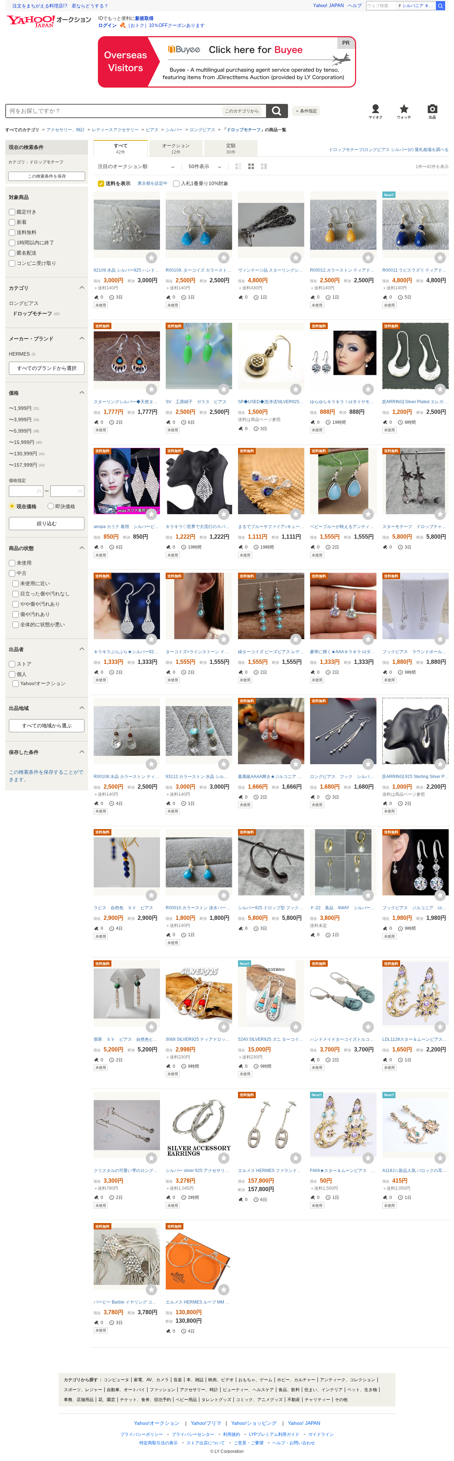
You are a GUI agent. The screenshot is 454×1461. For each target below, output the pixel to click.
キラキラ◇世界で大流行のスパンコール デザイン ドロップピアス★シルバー (199, 526)
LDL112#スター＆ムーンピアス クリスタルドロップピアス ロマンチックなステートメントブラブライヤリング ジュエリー (415, 1039)
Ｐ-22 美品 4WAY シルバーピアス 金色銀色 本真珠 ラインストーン (343, 907)
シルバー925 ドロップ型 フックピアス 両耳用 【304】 (271, 907)
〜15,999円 (25, 442)
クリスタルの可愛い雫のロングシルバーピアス (127, 1170)
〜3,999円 (24, 419)
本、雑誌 (195, 1379)
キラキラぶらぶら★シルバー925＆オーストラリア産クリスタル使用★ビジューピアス (127, 651)
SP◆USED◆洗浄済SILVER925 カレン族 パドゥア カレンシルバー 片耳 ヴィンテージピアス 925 (271, 401)
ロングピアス (202, 129)
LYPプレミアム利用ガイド (274, 1434)
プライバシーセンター (193, 1434)
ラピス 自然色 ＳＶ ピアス (123, 907)
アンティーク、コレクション (347, 1379)
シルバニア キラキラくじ (418, 5)
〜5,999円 (24, 431)
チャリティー (317, 1399)
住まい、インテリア (323, 1389)
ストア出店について (206, 1442)
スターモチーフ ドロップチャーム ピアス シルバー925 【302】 (415, 526)
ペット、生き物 (362, 1389)
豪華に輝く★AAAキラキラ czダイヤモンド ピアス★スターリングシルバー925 (343, 651)
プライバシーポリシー (141, 1434)
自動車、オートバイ (126, 1389)
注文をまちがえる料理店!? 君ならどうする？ (60, 6)
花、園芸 (106, 1399)
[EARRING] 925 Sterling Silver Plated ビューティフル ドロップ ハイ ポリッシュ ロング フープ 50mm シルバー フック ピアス (415, 776)
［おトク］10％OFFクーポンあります (165, 25)
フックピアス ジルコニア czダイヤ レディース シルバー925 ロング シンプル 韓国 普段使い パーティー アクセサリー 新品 (415, 907)
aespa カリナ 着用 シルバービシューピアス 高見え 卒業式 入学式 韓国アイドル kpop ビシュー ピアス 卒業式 (127, 526)
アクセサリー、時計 (65, 129)
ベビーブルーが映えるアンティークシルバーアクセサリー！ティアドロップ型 (343, 526)
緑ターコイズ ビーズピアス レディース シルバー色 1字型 (271, 651)
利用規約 (231, 1434)
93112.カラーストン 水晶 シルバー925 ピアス (199, 776)
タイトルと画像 (238, 166)
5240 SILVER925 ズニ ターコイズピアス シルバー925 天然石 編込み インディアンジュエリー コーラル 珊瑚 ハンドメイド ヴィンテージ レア (271, 1039)
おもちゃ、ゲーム (255, 1379)
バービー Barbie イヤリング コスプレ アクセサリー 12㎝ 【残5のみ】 (127, 1302)
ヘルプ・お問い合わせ (293, 1442)
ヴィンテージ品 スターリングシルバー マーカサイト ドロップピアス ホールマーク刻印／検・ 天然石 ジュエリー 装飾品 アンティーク (271, 270)
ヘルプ (355, 5)
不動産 (293, 1399)
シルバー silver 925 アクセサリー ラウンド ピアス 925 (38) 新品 (199, 1170)
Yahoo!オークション (156, 1423)
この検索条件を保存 (47, 176)
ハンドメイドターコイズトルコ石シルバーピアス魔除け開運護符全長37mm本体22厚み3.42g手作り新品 (343, 1039)
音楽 (177, 1379)
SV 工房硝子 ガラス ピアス (196, 401)
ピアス (152, 129)
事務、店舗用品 (79, 1399)
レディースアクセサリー (115, 129)
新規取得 (144, 18)
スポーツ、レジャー (83, 1389)
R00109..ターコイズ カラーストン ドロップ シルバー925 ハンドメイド (199, 270)
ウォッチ (404, 117)
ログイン (107, 25)
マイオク (376, 117)
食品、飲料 (289, 1389)
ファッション (162, 1389)
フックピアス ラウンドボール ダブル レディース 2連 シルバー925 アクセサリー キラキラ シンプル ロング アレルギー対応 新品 (415, 651)
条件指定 (306, 111)
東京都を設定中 (152, 183)
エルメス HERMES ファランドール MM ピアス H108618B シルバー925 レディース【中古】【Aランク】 (271, 1170)
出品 (432, 117)
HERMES (22, 354)
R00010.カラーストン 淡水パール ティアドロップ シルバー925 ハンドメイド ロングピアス (199, 907)
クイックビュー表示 (264, 166)
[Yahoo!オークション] (50, 17)
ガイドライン (321, 1434)
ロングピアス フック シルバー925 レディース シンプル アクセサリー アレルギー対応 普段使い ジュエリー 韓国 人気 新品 (343, 776)
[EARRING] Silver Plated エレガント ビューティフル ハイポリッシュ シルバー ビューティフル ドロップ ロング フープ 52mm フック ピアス (415, 401)
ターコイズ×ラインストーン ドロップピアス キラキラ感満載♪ (199, 651)
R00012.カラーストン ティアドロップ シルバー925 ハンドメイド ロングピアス (343, 270)
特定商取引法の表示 (158, 1442)
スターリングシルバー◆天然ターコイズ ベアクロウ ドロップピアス (127, 401)
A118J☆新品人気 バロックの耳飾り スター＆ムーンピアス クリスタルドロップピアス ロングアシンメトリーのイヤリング (415, 1170)
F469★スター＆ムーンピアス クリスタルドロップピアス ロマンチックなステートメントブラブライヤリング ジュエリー (343, 1170)
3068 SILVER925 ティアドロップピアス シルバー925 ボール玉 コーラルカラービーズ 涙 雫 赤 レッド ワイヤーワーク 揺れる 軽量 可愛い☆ (199, 1039)
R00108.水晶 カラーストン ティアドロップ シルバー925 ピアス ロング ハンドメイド (127, 776)
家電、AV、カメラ (151, 1379)
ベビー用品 (186, 1399)
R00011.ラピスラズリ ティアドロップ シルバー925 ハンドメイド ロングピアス (415, 270)
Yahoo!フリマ (206, 1423)
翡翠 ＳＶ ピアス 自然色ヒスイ (127, 1039)
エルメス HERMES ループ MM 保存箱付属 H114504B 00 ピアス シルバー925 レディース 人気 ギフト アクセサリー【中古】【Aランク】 (199, 1302)
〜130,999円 (27, 453)
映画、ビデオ (221, 1379)
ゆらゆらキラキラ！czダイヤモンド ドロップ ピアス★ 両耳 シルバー (343, 401)
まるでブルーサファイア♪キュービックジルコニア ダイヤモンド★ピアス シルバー (271, 526)
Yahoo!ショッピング (254, 1423)
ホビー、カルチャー (296, 1379)
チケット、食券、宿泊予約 (145, 1399)
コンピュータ (116, 1379)
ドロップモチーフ (244, 129)
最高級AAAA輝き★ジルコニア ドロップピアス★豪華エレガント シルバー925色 (271, 776)
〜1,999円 (24, 408)
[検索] (440, 5)
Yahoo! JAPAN (328, 5)
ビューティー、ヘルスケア (248, 1389)
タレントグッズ (216, 1399)
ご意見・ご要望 (249, 1442)
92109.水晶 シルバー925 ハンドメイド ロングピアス (127, 270)
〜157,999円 (27, 465)
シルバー (174, 129)
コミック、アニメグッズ (259, 1399)
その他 (341, 1399)
